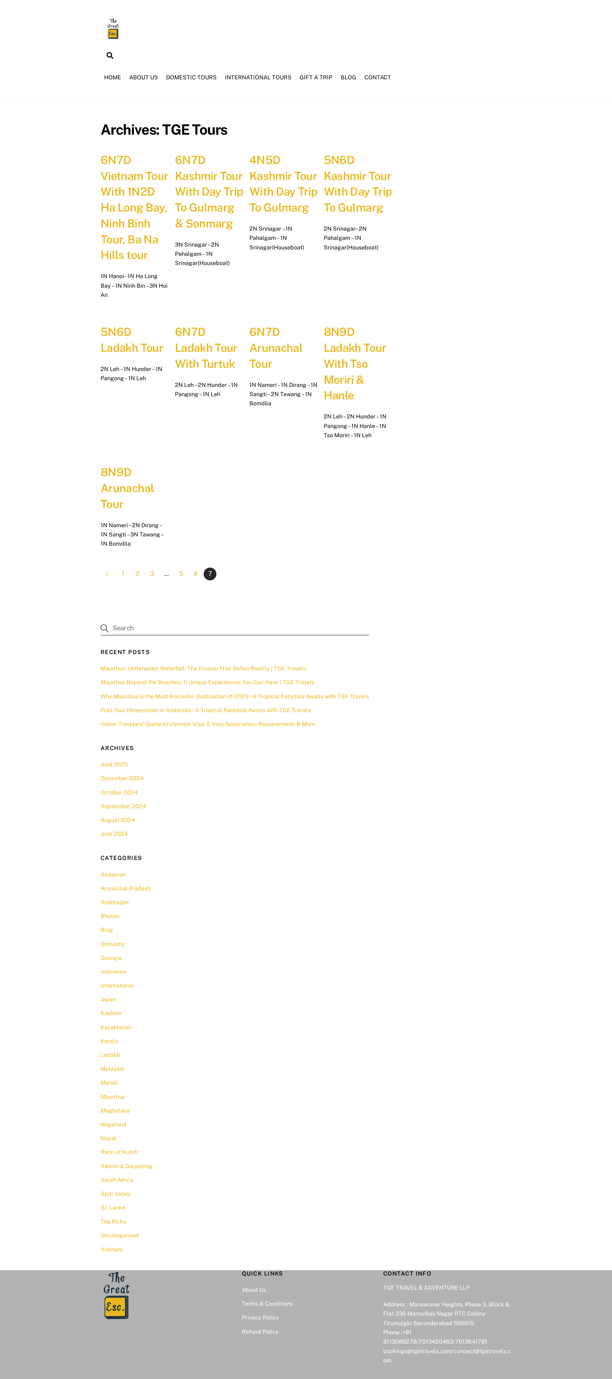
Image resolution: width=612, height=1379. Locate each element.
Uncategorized (120, 1235)
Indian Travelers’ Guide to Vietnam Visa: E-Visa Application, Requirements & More (208, 724)
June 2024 (114, 834)
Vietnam (112, 1249)
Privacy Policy (260, 1317)
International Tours (258, 77)
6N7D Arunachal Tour (275, 347)
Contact (377, 77)
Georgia (111, 958)
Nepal (109, 1138)
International (117, 985)
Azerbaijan (115, 902)
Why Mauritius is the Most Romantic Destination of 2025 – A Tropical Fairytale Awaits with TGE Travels (235, 696)
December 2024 (122, 778)
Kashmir (111, 1013)
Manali (109, 1082)
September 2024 (123, 806)
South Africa (117, 1180)
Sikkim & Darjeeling (126, 1166)
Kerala (109, 1041)
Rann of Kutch (119, 1152)
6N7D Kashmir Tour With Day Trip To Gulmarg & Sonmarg (209, 191)
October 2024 (119, 792)
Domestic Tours (191, 77)
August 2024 (118, 820)
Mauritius (113, 1096)
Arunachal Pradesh (126, 888)
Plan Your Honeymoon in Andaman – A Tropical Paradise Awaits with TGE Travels (206, 710)
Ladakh (110, 1055)
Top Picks (113, 1221)
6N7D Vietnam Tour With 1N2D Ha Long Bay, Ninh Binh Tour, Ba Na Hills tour (134, 207)
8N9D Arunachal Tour (127, 488)
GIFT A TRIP (316, 77)
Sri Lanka (113, 1207)
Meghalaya (115, 1110)
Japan (108, 999)
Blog (348, 77)
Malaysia (112, 1068)
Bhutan (110, 916)
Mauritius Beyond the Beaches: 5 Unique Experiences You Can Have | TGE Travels (207, 682)
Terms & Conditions (267, 1303)
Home (112, 77)
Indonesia (113, 971)
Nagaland (113, 1124)
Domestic (113, 944)
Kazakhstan (116, 1027)
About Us (143, 77)
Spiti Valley (116, 1194)
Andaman (113, 874)
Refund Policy (260, 1331)
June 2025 (114, 764)
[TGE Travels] (113, 37)
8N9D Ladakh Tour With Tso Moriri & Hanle (355, 363)
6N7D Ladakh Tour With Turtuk (206, 347)
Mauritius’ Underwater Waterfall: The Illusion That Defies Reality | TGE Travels (203, 668)
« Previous (107, 574)
